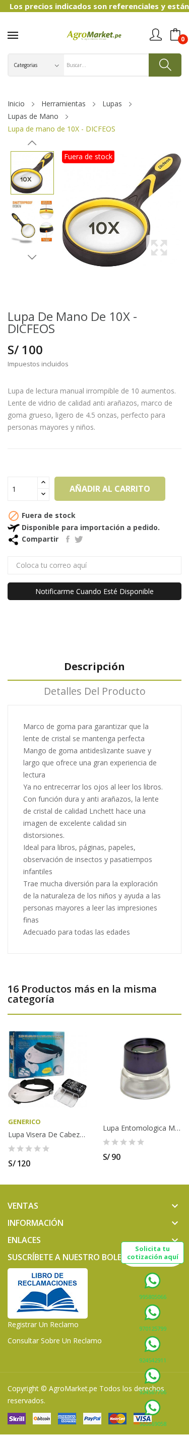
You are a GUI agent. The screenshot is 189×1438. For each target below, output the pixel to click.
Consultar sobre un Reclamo (55, 1340)
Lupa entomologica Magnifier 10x (142, 1128)
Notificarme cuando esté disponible (94, 591)
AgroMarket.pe (73, 1388)
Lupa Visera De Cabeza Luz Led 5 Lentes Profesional (47, 1134)
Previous (32, 143)
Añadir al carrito (110, 488)
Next (32, 257)
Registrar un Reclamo (43, 1324)
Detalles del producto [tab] (95, 691)
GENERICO (24, 1122)
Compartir (68, 539)
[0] (175, 34)
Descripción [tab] (94, 667)
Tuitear (79, 539)
